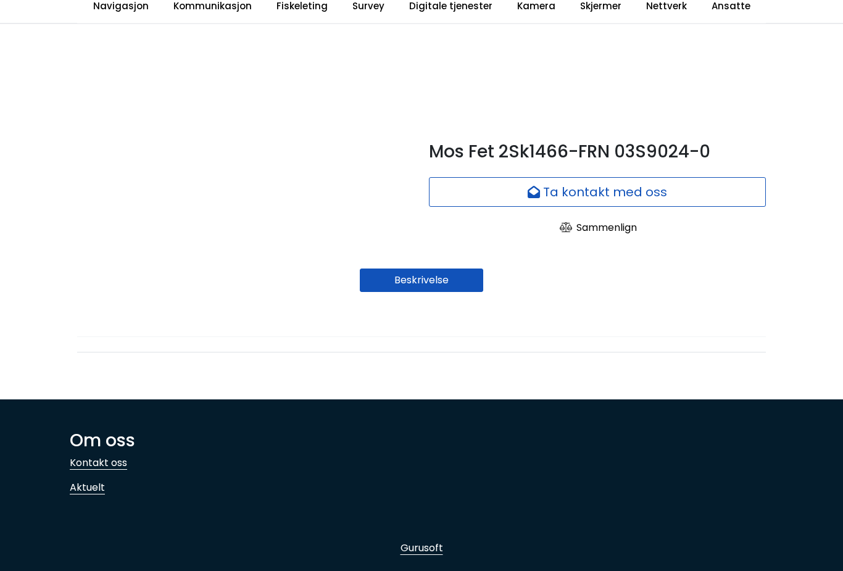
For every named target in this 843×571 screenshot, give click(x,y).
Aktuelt (87, 487)
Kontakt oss (98, 463)
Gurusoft (422, 548)
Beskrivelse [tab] (421, 280)
